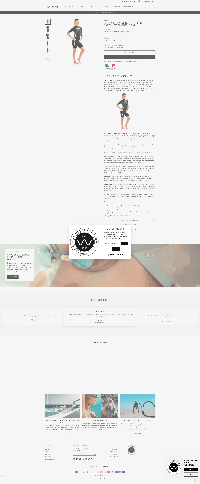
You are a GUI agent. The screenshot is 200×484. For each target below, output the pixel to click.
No (191, 474)
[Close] (197, 457)
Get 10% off (191, 469)
